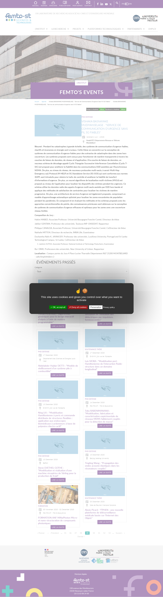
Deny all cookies (78, 307)
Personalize (95, 307)
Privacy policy (109, 307)
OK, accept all (58, 307)
